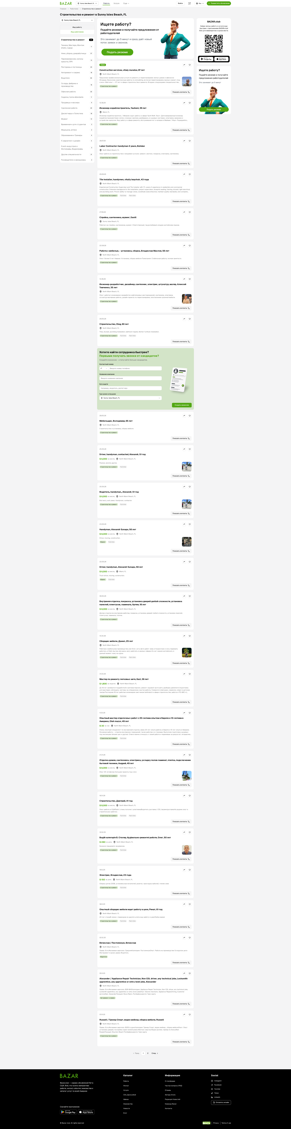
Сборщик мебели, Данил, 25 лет (116, 641)
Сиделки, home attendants (72, 97)
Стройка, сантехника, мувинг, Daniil (117, 217)
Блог (125, 1113)
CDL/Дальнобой (129, 1095)
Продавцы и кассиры (70, 102)
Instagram (218, 1081)
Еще (125, 3)
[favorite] (190, 65)
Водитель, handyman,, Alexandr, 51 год (119, 492)
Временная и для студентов (73, 124)
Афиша (126, 1099)
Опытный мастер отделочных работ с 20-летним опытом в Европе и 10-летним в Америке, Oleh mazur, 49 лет (141, 720)
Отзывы (168, 1090)
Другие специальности (71, 154)
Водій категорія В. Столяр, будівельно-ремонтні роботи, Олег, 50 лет (135, 837)
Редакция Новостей (172, 1099)
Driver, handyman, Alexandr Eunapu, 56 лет (121, 567)
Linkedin (217, 1097)
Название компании (106, 374)
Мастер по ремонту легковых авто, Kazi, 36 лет (124, 679)
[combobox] (103, 368)
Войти (180, 3)
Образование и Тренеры (71, 135)
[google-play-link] (68, 1112)
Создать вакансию (182, 405)
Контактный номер (106, 364)
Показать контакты (180, 92)
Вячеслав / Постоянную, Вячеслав (117, 943)
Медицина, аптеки (69, 130)
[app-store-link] (86, 1112)
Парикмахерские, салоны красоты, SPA (72, 60)
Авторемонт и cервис (70, 72)
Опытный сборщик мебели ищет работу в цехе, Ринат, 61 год (130, 909)
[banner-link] (145, 38)
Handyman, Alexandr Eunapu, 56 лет (117, 529)
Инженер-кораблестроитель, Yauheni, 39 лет (122, 108)
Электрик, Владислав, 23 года (115, 875)
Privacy (216, 1123)
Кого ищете (103, 384)
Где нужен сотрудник (107, 394)
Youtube (217, 1089)
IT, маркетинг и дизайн (70, 141)
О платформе (170, 1081)
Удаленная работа (69, 108)
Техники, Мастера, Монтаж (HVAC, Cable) (72, 46)
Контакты (168, 1108)
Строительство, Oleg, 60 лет (114, 324)
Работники (74, 9)
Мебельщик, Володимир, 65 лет (116, 421)
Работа (106, 3)
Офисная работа (68, 91)
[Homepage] (66, 3)
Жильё (126, 1086)
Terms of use (226, 1123)
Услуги (116, 3)
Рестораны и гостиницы (71, 67)
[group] (77, 29)
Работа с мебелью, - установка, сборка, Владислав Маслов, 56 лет (134, 250)
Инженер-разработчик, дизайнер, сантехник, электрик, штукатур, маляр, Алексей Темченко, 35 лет (142, 286)
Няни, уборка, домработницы (73, 53)
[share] (184, 65)
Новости (126, 1108)
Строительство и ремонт (73, 40)
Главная (63, 9)
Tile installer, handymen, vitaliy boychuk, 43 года (124, 179)
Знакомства (128, 1104)
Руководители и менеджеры (73, 160)
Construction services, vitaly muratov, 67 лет (122, 70)
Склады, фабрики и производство (69, 84)
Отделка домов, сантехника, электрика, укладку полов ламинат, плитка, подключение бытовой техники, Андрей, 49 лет (145, 762)
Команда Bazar (171, 1104)
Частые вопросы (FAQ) (173, 1086)
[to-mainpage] (69, 1076)
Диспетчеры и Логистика (72, 113)
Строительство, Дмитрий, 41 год (116, 801)
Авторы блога (170, 1095)
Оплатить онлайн (222, 1102)
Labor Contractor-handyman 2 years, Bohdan (122, 146)
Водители (65, 78)
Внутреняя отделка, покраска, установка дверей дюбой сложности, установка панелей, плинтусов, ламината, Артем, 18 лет (140, 603)
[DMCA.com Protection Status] (206, 1123)
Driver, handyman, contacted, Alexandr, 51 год (122, 454)
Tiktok (216, 1093)
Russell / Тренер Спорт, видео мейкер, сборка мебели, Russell (131, 1019)
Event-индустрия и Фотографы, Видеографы (72, 147)
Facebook (218, 1085)
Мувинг (64, 119)
